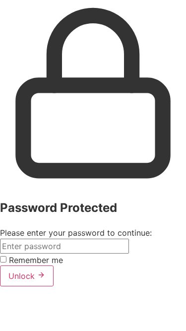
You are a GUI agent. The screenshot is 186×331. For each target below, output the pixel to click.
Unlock (22, 276)
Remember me (36, 260)
